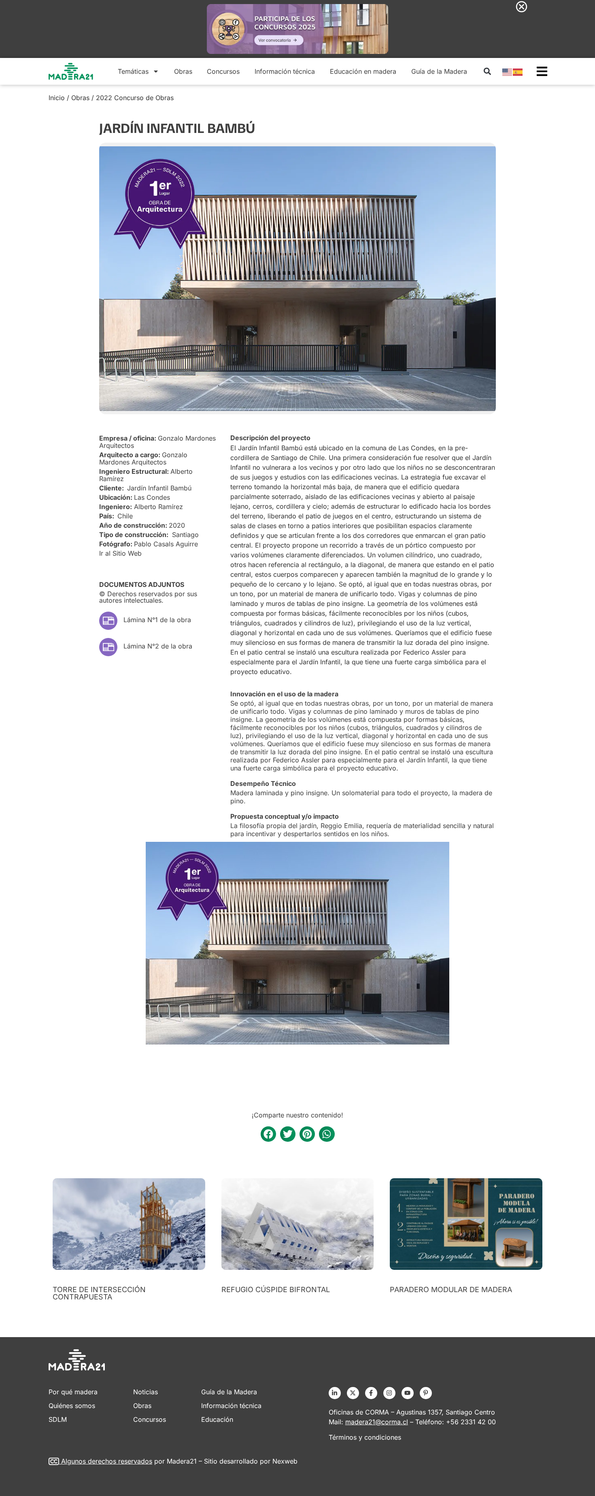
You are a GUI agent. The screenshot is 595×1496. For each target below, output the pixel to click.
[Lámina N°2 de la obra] (108, 647)
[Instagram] (389, 1393)
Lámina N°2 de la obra (157, 646)
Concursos (223, 71)
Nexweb (285, 1461)
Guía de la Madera (439, 71)
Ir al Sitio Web (120, 553)
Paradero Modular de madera (451, 1289)
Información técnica (285, 71)
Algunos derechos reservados (106, 1461)
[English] (507, 71)
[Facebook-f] (371, 1393)
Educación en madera (363, 71)
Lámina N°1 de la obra (157, 620)
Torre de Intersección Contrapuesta (99, 1293)
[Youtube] (408, 1393)
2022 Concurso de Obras (135, 98)
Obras (183, 71)
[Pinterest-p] (426, 1393)
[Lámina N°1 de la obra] (108, 621)
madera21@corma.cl (376, 1422)
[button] (487, 71)
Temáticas (133, 71)
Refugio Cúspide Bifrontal (275, 1289)
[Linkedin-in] (335, 1393)
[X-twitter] (353, 1393)
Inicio (57, 98)
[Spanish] (518, 71)
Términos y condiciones (365, 1437)
